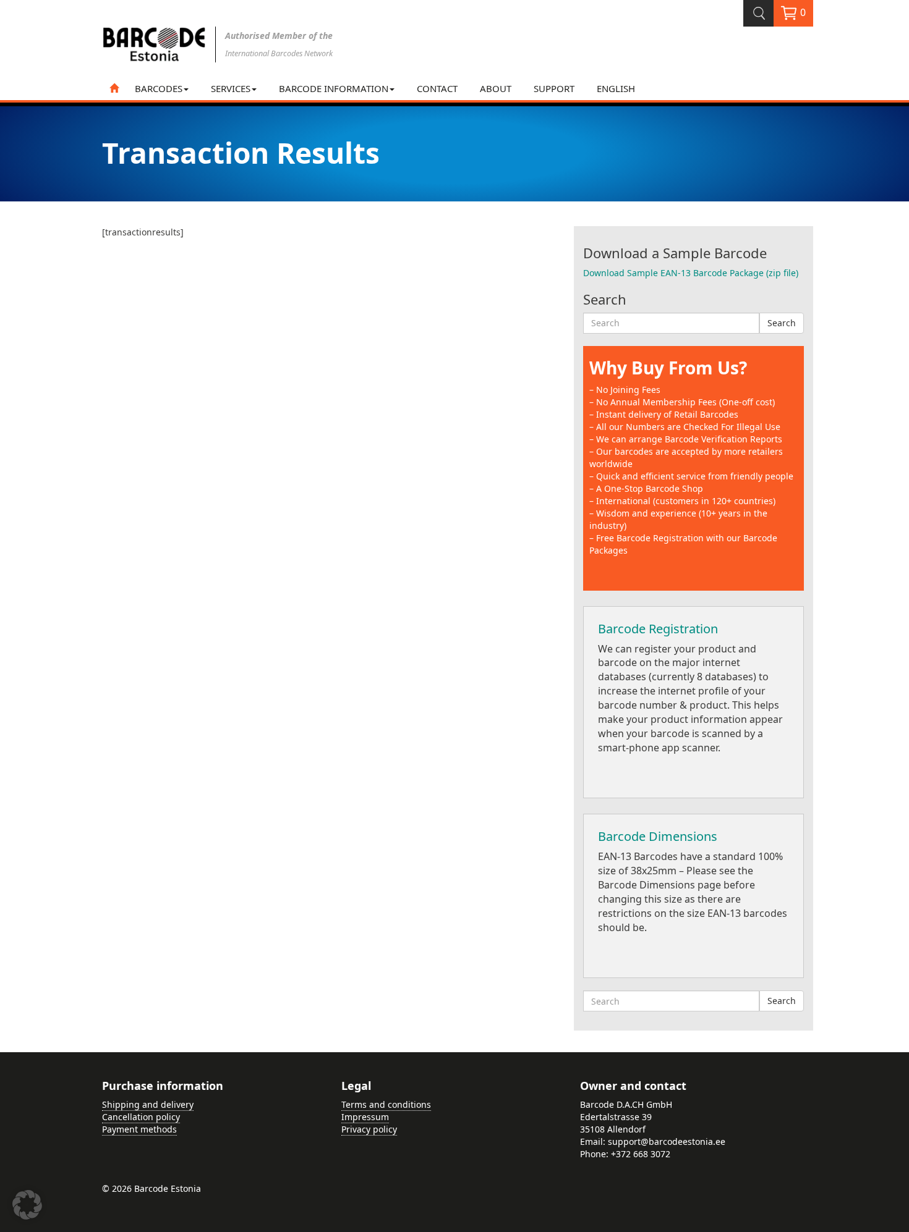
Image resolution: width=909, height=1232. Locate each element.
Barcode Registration (658, 628)
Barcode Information (333, 88)
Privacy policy (369, 1129)
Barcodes (158, 88)
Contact (437, 88)
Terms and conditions (386, 1104)
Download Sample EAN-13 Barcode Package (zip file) (690, 273)
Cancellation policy (141, 1117)
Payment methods (139, 1129)
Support (554, 88)
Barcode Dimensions (657, 836)
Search (781, 323)
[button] (27, 1205)
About (495, 88)
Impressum (365, 1117)
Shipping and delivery (148, 1104)
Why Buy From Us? (668, 367)
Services (230, 88)
